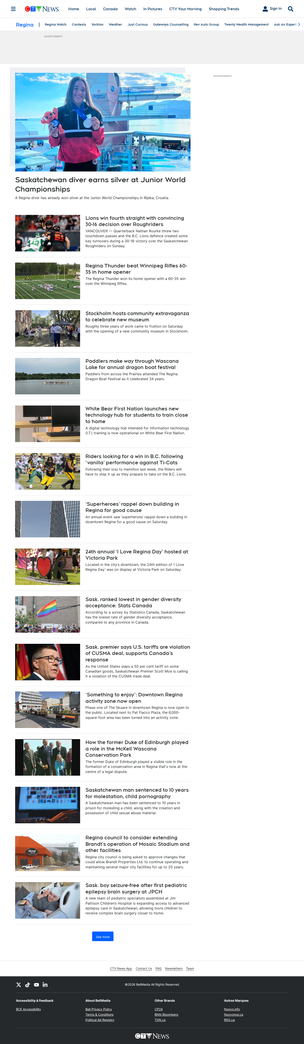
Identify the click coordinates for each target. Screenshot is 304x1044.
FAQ (159, 968)
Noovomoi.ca (233, 1014)
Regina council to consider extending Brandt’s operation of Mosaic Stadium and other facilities (137, 844)
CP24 (159, 1009)
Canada (110, 9)
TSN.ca (160, 1020)
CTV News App (121, 968)
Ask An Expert (285, 24)
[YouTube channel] (36, 984)
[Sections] (13, 8)
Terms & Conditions (99, 1014)
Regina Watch (56, 24)
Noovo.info (232, 1009)
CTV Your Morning (185, 9)
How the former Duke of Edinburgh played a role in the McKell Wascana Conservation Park (136, 748)
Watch (130, 9)
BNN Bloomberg (166, 1014)
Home (73, 9)
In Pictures (152, 9)
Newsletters (173, 968)
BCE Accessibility (28, 1009)
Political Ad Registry (99, 1020)
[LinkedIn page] (45, 984)
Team (190, 968)
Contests (79, 24)
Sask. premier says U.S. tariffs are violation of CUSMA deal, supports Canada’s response (137, 653)
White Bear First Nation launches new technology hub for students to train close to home (136, 415)
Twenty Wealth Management (246, 24)
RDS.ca (229, 1020)
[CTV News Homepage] (42, 9)
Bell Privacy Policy (98, 1009)
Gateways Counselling (170, 24)
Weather (115, 24)
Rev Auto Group (206, 24)
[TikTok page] (27, 984)
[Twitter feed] (18, 984)
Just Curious (138, 24)
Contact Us (144, 968)
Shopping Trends (224, 9)
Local (91, 9)
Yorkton (97, 24)
